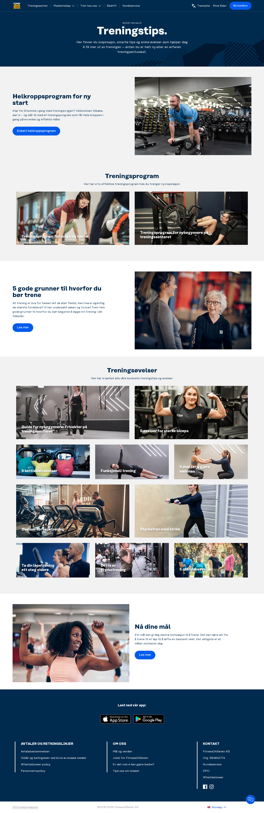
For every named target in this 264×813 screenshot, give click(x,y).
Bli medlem (240, 5)
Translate (203, 5)
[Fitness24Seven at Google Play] (148, 719)
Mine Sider (220, 5)
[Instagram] (211, 787)
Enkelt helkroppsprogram (36, 131)
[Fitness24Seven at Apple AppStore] (115, 719)
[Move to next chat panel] (250, 799)
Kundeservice (212, 764)
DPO (206, 770)
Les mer (23, 327)
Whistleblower (213, 777)
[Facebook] (205, 787)
